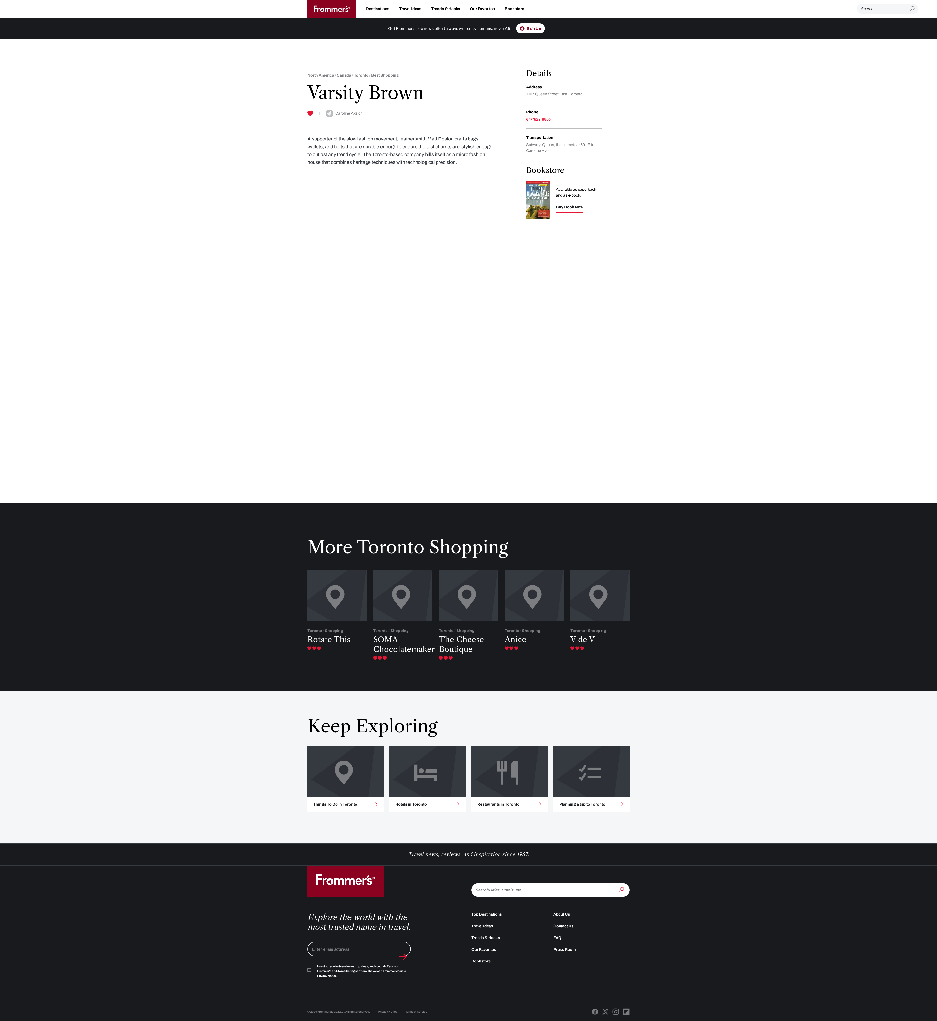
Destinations (377, 9)
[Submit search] (913, 9)
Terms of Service (416, 1011)
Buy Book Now (569, 207)
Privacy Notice (387, 1011)
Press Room (564, 949)
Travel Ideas (410, 9)
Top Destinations (486, 914)
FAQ (557, 938)
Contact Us (563, 926)
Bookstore (514, 9)
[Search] (622, 889)
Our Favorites (482, 9)
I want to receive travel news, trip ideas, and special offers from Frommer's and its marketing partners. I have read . (361, 971)
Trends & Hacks (445, 9)
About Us (561, 914)
